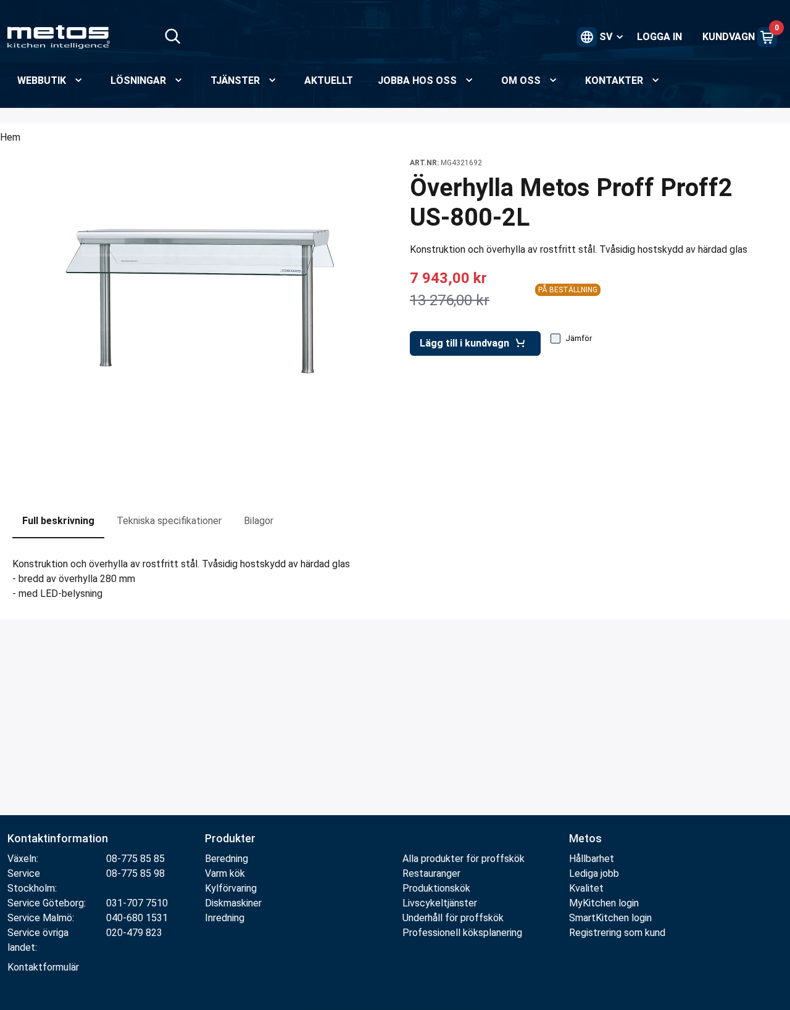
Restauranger (431, 873)
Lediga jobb (594, 873)
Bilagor (258, 521)
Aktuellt (328, 80)
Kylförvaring (231, 888)
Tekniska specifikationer (169, 521)
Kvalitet (586, 888)
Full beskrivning (58, 521)
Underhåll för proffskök (453, 918)
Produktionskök (436, 888)
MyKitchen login (604, 903)
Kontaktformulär (43, 967)
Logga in (659, 37)
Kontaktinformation (57, 838)
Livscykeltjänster (439, 903)
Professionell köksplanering (462, 932)
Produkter (230, 838)
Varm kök (225, 873)
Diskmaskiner (233, 903)
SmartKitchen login (610, 918)
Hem (10, 137)
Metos (585, 838)
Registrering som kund (617, 932)
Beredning (226, 858)
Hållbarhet (591, 858)
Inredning (224, 918)
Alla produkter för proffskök (463, 858)
